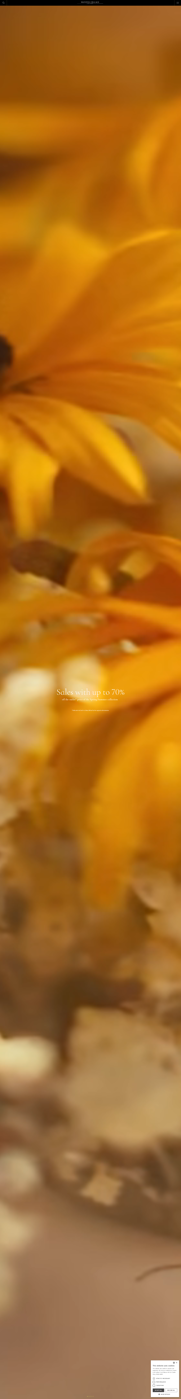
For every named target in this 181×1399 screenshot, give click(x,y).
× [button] (176, 1362)
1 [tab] (87, 1396)
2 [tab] (88, 1396)
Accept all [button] (158, 1390)
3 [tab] (90, 1396)
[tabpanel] (90, 699)
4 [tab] (91, 1396)
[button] (165, 1394)
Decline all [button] (171, 1390)
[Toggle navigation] (177, 2)
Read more (159, 1374)
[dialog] (165, 1378)
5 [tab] (93, 1396)
